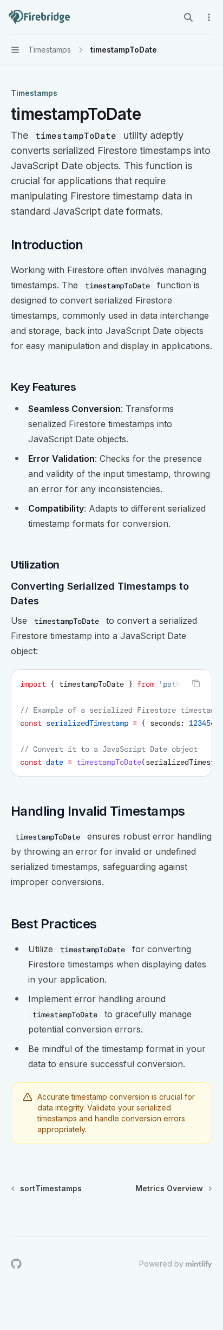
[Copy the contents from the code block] (196, 683)
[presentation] (111, 723)
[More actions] (209, 17)
